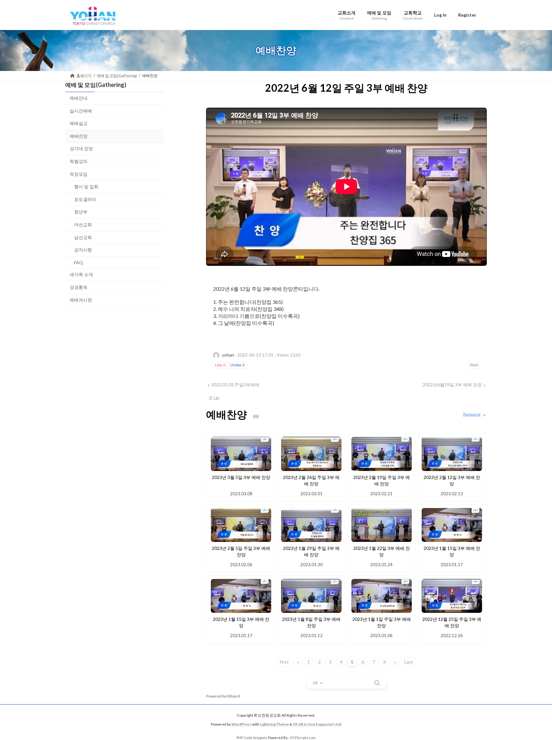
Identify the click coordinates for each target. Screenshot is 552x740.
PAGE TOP (533, 712)
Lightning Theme (274, 724)
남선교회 (83, 237)
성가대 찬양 (81, 148)
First (284, 662)
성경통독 (79, 286)
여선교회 (83, 224)
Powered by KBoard (223, 696)
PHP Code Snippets (251, 738)
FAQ (78, 262)
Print (474, 365)
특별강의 (79, 161)
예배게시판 (81, 299)
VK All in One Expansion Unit (317, 724)
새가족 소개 (81, 274)
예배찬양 (79, 135)
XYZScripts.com (303, 738)
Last (408, 662)
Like (220, 365)
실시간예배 (81, 110)
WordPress (241, 724)
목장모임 (79, 173)
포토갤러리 (85, 199)
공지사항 (83, 249)
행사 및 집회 (86, 186)
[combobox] (475, 415)
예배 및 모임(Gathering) (95, 84)
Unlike (237, 365)
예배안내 (79, 98)
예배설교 (79, 123)
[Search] (377, 683)
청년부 (81, 211)
